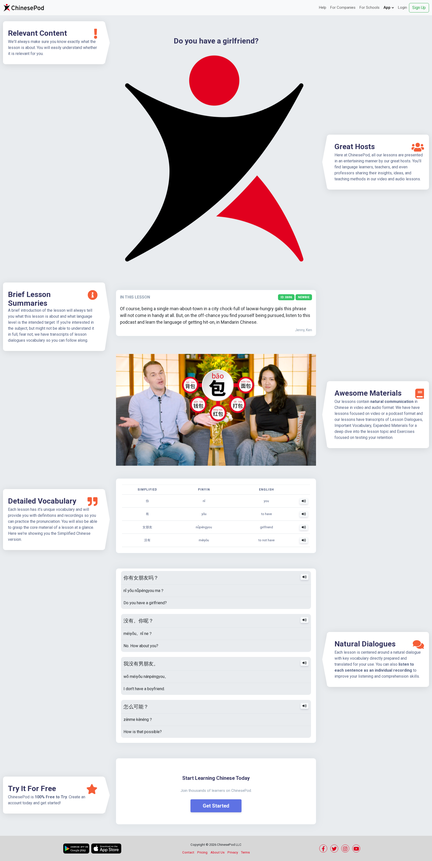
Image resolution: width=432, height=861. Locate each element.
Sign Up (419, 7)
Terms (245, 852)
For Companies (343, 7)
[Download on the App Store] (106, 849)
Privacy (233, 852)
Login (402, 7)
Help (322, 7)
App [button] (388, 7)
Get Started (216, 806)
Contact (188, 852)
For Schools (370, 7)
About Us (217, 852)
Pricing (202, 852)
